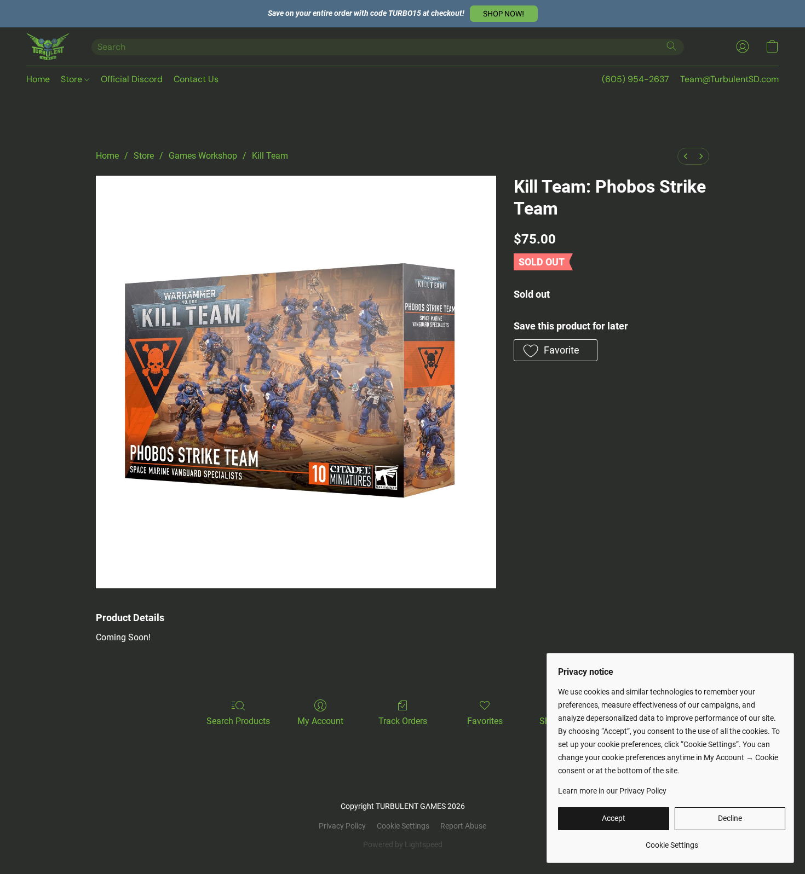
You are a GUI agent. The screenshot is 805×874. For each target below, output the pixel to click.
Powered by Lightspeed (402, 844)
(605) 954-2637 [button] (635, 79)
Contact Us (196, 79)
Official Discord (132, 79)
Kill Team (270, 156)
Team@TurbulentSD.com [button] (729, 79)
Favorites (485, 721)
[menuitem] (685, 156)
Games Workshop (203, 156)
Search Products (238, 721)
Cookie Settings (403, 825)
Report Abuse (463, 825)
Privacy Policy (342, 825)
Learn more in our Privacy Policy (612, 790)
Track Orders (402, 721)
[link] (671, 841)
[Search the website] (671, 46)
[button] (504, 13)
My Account (320, 721)
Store (72, 79)
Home (38, 79)
